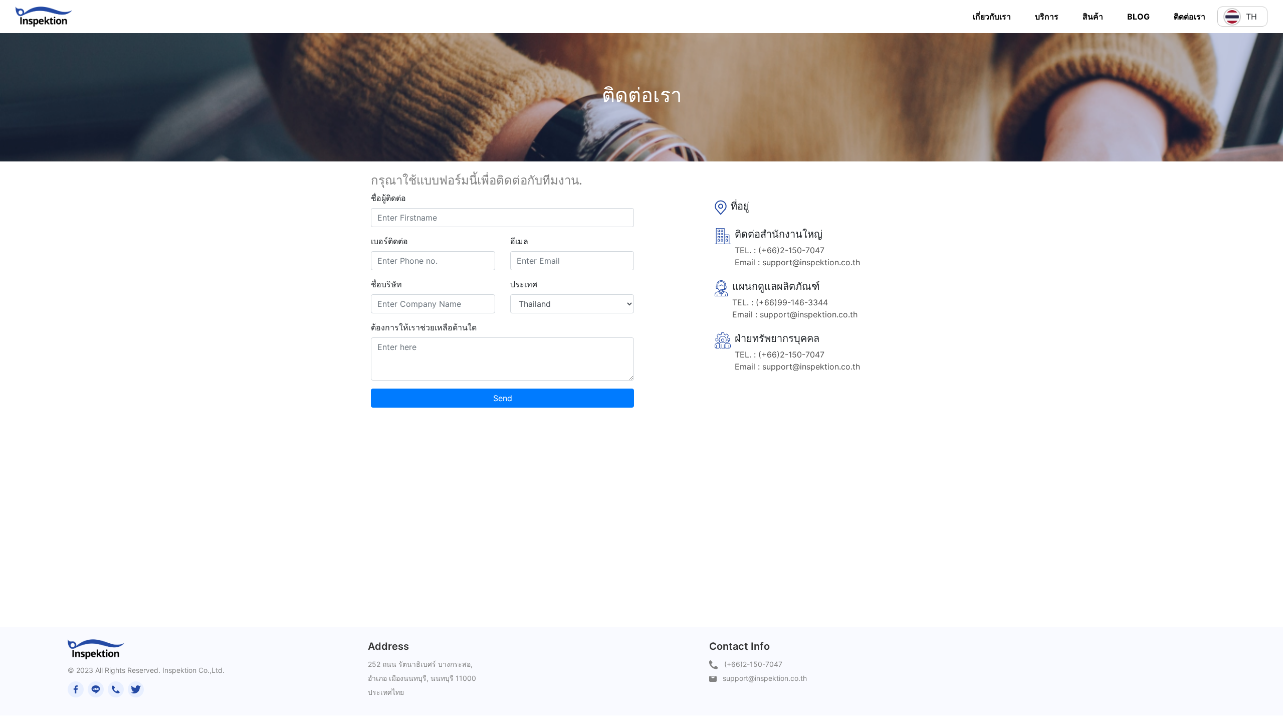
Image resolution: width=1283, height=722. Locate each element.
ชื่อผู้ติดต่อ (388, 198)
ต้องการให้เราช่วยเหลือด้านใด (424, 327)
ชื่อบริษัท (386, 284)
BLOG (1138, 17)
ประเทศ (523, 284)
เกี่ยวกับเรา (992, 17)
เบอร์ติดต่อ (389, 241)
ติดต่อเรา (1189, 17)
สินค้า (1093, 17)
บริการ (1046, 17)
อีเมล (519, 241)
